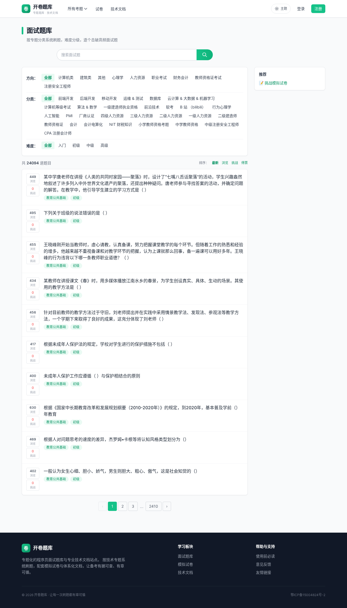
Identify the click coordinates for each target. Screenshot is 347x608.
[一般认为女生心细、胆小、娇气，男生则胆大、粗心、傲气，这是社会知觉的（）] (135, 479)
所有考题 (75, 8)
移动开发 (109, 98)
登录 (301, 8)
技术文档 (118, 9)
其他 (101, 77)
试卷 (99, 9)
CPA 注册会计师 (58, 133)
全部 (48, 77)
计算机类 (65, 77)
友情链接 (263, 572)
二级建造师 (227, 115)
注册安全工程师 (57, 86)
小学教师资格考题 (154, 124)
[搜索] (205, 54)
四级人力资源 (112, 115)
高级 (104, 145)
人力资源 (137, 77)
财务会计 (180, 77)
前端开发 (65, 98)
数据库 (155, 98)
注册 (318, 8)
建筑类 (85, 77)
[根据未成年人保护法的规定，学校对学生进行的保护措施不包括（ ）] (135, 352)
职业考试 (159, 77)
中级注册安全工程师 (222, 124)
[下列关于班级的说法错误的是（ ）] (135, 221)
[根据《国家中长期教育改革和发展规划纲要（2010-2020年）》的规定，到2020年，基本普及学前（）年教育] (135, 415)
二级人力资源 (170, 115)
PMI (69, 115)
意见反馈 (263, 564)
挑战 (235, 163)
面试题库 (185, 556)
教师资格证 (53, 124)
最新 (215, 163)
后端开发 (87, 98)
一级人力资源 (200, 115)
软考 (170, 107)
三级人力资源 (141, 115)
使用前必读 (265, 556)
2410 (153, 506)
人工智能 (51, 115)
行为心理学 (221, 107)
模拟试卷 (185, 564)
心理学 (117, 77)
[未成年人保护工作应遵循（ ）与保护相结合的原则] (135, 384)
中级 (90, 145)
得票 (244, 163)
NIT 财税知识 (120, 124)
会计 (73, 124)
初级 (76, 145)
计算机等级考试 (57, 107)
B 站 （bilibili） (193, 107)
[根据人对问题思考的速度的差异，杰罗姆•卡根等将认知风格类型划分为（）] (135, 447)
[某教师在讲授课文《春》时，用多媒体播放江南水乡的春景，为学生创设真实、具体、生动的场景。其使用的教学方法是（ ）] (135, 289)
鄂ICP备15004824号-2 (308, 595)
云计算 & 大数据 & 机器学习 (191, 98)
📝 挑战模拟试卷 (273, 83)
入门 (62, 145)
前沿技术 (151, 107)
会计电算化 (93, 124)
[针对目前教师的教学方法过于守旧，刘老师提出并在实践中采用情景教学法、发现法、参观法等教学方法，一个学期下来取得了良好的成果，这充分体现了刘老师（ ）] (135, 320)
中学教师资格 (186, 124)
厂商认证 (86, 115)
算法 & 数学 (87, 107)
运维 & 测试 (133, 98)
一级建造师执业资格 (121, 107)
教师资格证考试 (208, 77)
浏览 (225, 163)
